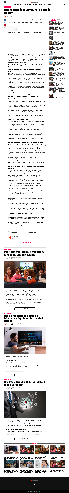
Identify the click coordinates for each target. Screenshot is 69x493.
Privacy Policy (23, 487)
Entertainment (34, 4)
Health (24, 4)
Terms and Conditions (30, 487)
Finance (45, 4)
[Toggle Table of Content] (15, 29)
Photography (40, 4)
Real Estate (29, 4)
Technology (49, 4)
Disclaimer (36, 487)
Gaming (54, 4)
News (18, 4)
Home (15, 4)
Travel (21, 4)
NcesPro (40, 491)
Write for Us (46, 487)
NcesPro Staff (10, 16)
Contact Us (41, 487)
